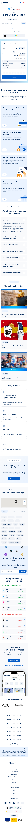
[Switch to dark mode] (20, 2)
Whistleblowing (14, 798)
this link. (23, 755)
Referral (14, 779)
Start (23, 23)
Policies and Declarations (14, 776)
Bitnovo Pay (14, 769)
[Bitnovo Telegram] (22, 803)
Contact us (14, 795)
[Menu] (25, 2)
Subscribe (22, 571)
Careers (14, 785)
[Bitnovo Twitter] (9, 803)
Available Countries (14, 787)
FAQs (14, 790)
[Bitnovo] (4, 2)
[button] (23, 2)
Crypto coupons (14, 771)
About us (14, 782)
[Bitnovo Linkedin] (14, 803)
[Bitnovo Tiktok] (18, 803)
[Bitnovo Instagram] (5, 803)
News (14, 793)
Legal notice (14, 774)
